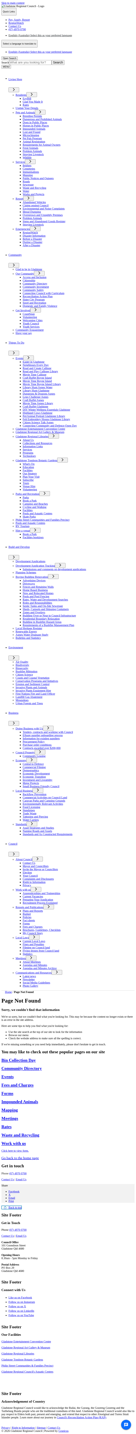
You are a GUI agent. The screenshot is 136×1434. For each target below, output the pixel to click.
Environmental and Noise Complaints (44, 208)
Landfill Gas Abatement (29, 696)
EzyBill (27, 98)
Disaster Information (34, 235)
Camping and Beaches (35, 503)
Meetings (21, 958)
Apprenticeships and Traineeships (41, 893)
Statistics (27, 953)
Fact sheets (29, 920)
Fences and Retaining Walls (38, 586)
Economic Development (36, 773)
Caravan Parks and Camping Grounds (44, 800)
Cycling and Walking (34, 507)
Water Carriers (31, 819)
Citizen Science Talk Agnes (38, 422)
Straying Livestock (33, 154)
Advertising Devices (34, 580)
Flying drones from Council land (41, 950)
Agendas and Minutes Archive (40, 968)
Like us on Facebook (23, 1297)
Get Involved (23, 310)
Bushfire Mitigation (26, 671)
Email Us (21, 1179)
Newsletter (29, 979)
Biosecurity (22, 668)
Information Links (33, 446)
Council (12, 843)
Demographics (31, 770)
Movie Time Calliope (34, 374)
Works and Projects (33, 194)
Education (28, 467)
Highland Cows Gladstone (37, 412)
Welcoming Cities (32, 320)
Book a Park (30, 500)
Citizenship (29, 280)
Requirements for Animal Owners (41, 144)
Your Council (30, 875)
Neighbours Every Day (36, 365)
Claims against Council (36, 205)
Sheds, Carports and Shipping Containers (46, 609)
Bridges (27, 165)
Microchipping (31, 135)
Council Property (25, 752)
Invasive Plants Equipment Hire (33, 690)
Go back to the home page (20, 1158)
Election (27, 872)
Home (8, 992)
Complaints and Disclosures (38, 878)
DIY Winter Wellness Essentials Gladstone (46, 409)
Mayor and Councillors (36, 866)
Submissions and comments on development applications (54, 569)
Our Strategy (30, 473)
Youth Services (31, 326)
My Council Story (33, 933)
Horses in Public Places (36, 125)
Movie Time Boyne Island (37, 380)
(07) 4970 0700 (18, 1173)
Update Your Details (27, 108)
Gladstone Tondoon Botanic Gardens (36, 460)
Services (20, 161)
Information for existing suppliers (41, 738)
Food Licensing (31, 807)
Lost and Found (31, 132)
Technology (29, 455)
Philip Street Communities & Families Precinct (27, 1365)
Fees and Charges (32, 926)
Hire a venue (23, 530)
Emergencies (23, 229)
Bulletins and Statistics (28, 637)
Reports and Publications (29, 907)
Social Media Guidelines (36, 982)
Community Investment (36, 286)
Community (15, 254)
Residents (21, 94)
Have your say (24, 333)
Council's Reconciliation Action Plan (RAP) (81, 1417)
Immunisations (31, 171)
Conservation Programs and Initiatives (37, 681)
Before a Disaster (32, 238)
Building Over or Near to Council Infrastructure (49, 615)
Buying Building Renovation (32, 576)
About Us (28, 440)
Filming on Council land (36, 947)
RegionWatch (30, 232)
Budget (27, 914)
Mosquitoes (22, 700)
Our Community (25, 273)
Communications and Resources (34, 972)
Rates (26, 104)
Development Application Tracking (35, 565)
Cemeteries (29, 168)
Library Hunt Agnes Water (37, 387)
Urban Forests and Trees (29, 703)
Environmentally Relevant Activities (43, 803)
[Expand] (13, 89)
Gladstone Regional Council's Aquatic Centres (27, 1371)
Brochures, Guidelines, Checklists (42, 929)
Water (26, 191)
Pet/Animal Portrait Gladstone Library (44, 416)
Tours (26, 483)
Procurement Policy (34, 741)
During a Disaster (32, 242)
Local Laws (22, 937)
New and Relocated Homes (38, 593)
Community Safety (33, 290)
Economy (21, 760)
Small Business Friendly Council (41, 786)
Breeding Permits (32, 116)
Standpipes (29, 810)
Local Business (24, 790)
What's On (29, 463)
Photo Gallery (30, 985)
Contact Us (29, 862)
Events (19, 358)
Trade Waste (29, 813)
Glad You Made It (33, 101)
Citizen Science (24, 674)
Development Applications (30, 561)
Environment (15, 647)
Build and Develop (19, 546)
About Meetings (32, 961)
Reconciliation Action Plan (38, 296)
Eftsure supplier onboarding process (43, 735)
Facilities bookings (33, 537)
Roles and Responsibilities (37, 602)
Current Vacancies (33, 896)
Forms (26, 923)
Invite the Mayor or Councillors (40, 869)
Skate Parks (29, 516)
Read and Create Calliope (37, 368)
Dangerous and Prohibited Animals (42, 119)
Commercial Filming (34, 767)
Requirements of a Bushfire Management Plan (48, 625)
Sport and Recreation (34, 302)
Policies (27, 917)
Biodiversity (22, 665)
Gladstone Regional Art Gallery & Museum (40, 432)
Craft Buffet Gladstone (35, 406)
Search (5, 62)
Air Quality (22, 661)
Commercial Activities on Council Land (45, 797)
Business (13, 712)
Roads (26, 181)
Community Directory (35, 283)
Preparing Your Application (38, 899)
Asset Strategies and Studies (38, 827)
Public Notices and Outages (38, 178)
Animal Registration (34, 141)
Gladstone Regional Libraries (32, 436)
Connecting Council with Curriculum (43, 293)
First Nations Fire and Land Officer (35, 693)
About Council (24, 859)
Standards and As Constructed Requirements (47, 834)
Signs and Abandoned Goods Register (44, 221)
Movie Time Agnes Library (38, 403)
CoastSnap (29, 313)
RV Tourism (22, 526)
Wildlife (27, 157)
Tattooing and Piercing (35, 816)
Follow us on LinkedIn (24, 1310)
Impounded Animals (34, 128)
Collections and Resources (37, 443)
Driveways (29, 583)
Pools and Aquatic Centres (37, 513)
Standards (21, 824)
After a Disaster (31, 245)
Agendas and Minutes (35, 965)
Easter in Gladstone (33, 361)
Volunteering (30, 317)
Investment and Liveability (37, 779)
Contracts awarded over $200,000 (42, 748)
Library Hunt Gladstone (36, 390)
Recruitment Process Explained (40, 902)
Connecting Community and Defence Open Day (50, 425)
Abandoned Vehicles (34, 202)
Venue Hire (29, 486)
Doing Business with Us (29, 728)
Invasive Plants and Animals (31, 687)
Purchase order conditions (37, 744)
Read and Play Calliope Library (40, 371)
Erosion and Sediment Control (32, 684)
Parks (26, 497)
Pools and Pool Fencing (36, 596)
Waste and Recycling (34, 187)
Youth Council (31, 323)
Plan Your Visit (31, 476)
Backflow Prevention (34, 794)
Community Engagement (30, 329)
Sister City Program (34, 299)
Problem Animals (32, 151)
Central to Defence (33, 763)
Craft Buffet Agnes (33, 400)
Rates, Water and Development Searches (45, 599)
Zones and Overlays (34, 612)
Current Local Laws (34, 941)
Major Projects (31, 783)
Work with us (23, 889)
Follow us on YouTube (24, 1315)
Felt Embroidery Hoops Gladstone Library (46, 419)
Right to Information (34, 882)
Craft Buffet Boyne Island (37, 377)
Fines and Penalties (33, 944)
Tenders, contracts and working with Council (48, 732)
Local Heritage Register (29, 628)
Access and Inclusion (34, 277)
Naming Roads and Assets (37, 831)
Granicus (63, 1430)
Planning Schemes (26, 572)
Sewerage (28, 184)
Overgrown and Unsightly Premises (43, 215)
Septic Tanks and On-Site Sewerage (43, 606)
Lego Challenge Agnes (35, 396)
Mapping (28, 175)
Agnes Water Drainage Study (32, 634)
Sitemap (41, 1427)
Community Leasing (34, 756)
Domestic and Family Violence (40, 305)
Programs (28, 452)
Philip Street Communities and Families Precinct (42, 519)
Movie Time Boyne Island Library (42, 384)
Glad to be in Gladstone (29, 269)
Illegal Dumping (32, 211)
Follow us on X (20, 1306)
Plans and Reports (33, 910)
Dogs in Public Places (35, 122)
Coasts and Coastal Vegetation (32, 677)
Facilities (28, 470)
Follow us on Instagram (25, 1301)
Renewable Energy (26, 631)
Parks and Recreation (27, 493)
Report (19, 198)
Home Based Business (35, 590)
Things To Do (16, 342)
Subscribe (28, 479)
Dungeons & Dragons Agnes (39, 393)
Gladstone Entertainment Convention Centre (40, 428)
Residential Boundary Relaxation (41, 618)
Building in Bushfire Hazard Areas (42, 621)
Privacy (27, 885)
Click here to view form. (15, 1150)
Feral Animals (30, 147)
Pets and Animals (25, 112)
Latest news (29, 976)
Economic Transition (34, 776)
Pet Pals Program (32, 138)
